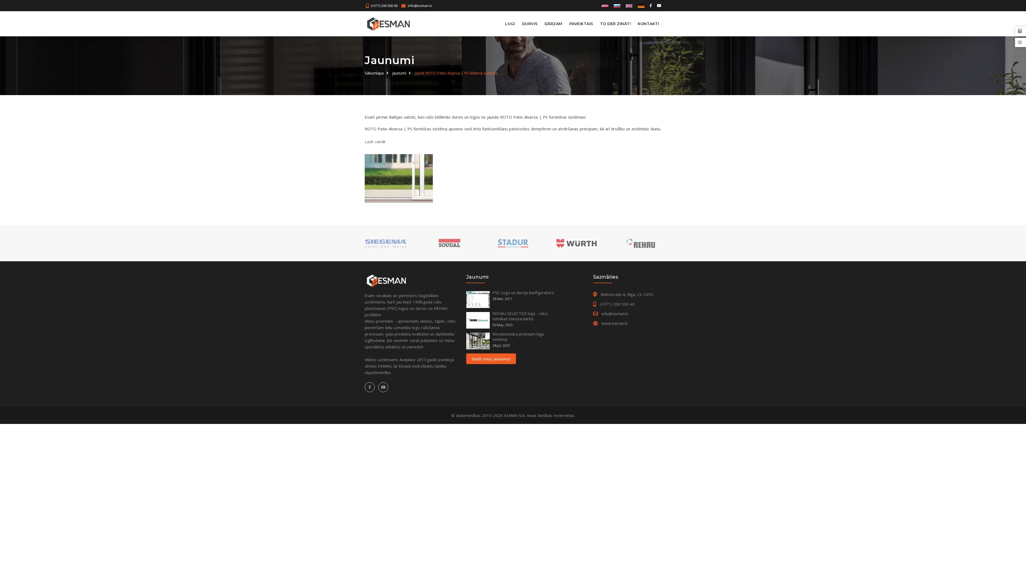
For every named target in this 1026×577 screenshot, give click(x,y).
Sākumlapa (374, 73)
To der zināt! (615, 23)
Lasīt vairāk (375, 141)
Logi (510, 23)
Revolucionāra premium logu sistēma (518, 336)
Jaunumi (399, 73)
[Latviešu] (605, 5)
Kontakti (648, 23)
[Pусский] (617, 5)
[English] (629, 5)
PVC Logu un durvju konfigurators (523, 292)
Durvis (530, 23)
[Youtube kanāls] (658, 5)
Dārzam (553, 23)
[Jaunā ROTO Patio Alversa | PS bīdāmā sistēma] (399, 178)
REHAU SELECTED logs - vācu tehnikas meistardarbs (519, 316)
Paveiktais (581, 23)
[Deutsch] (641, 5)
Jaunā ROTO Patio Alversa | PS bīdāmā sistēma (456, 73)
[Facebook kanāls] (650, 5)
